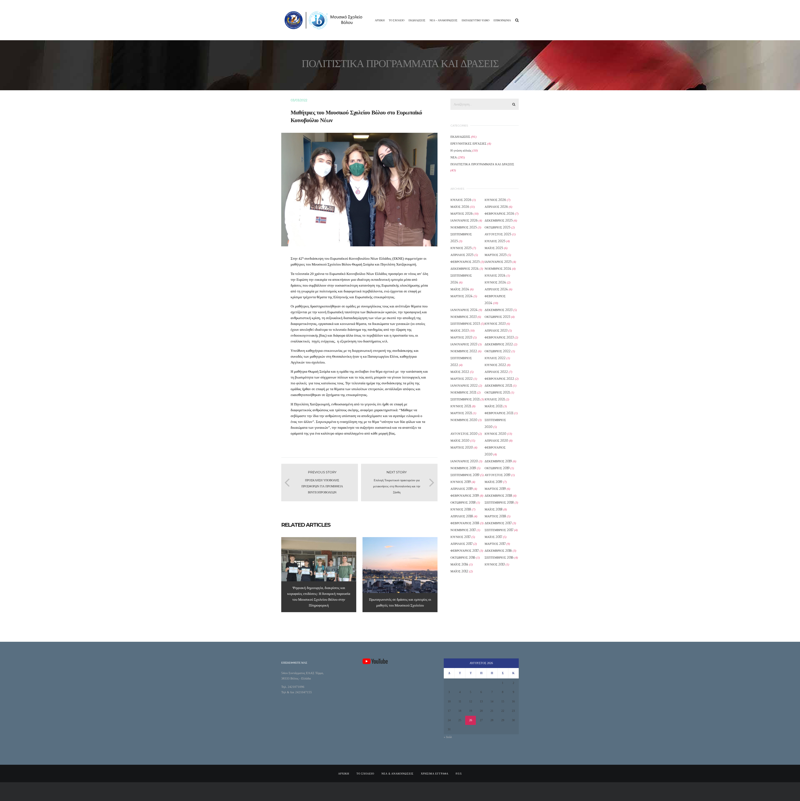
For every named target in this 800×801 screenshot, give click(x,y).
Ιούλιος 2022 (495, 358)
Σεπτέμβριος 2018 (499, 502)
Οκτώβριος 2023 (497, 317)
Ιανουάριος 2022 (464, 385)
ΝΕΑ (453, 157)
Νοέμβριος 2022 (463, 351)
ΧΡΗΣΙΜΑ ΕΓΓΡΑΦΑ (434, 773)
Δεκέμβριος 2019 (498, 461)
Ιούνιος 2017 (460, 537)
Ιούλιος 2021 (495, 399)
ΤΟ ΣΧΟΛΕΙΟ (396, 20)
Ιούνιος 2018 (460, 509)
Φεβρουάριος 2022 (499, 379)
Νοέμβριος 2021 (463, 392)
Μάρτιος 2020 (461, 447)
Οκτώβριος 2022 (498, 351)
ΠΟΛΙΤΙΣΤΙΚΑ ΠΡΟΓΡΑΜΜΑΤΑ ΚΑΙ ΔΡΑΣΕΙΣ (482, 164)
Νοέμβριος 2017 (463, 530)
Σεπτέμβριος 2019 (464, 475)
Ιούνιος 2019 (460, 482)
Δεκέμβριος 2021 (498, 385)
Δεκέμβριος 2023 (498, 310)
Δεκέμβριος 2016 (498, 551)
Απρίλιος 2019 (461, 489)
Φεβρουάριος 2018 (464, 523)
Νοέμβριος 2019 (463, 468)
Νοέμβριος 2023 (463, 317)
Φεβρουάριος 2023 (499, 337)
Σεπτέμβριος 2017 (499, 530)
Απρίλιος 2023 (496, 330)
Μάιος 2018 (493, 509)
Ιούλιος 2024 (495, 275)
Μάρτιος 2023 (461, 337)
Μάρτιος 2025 (496, 255)
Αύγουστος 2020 (464, 434)
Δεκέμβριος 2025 (499, 220)
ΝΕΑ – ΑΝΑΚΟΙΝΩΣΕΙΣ (444, 20)
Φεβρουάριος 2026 (499, 214)
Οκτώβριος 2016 (462, 557)
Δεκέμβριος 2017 (498, 523)
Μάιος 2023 (459, 330)
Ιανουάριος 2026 (464, 220)
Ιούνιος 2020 (495, 434)
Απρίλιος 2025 (462, 255)
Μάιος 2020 (459, 440)
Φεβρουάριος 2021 (499, 413)
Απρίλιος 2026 (496, 207)
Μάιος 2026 (459, 207)
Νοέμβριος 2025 (463, 227)
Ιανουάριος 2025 (498, 262)
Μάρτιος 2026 (461, 214)
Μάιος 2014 (459, 564)
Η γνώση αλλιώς (460, 150)
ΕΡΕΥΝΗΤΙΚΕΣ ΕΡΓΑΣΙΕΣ (468, 143)
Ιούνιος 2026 (495, 200)
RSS (459, 773)
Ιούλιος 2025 (495, 241)
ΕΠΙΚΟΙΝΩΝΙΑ (502, 20)
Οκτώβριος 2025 (497, 227)
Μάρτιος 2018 (495, 516)
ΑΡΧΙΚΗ (380, 20)
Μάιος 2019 (493, 482)
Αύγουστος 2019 (497, 475)
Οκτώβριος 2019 (497, 468)
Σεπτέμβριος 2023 (465, 324)
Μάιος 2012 (459, 571)
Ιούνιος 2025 (461, 248)
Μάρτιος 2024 (461, 296)
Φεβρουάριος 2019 (464, 496)
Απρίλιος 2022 (496, 372)
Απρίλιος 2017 (461, 544)
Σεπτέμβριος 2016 (499, 557)
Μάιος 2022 (459, 372)
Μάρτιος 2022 (461, 379)
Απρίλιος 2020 (496, 440)
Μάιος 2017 (493, 537)
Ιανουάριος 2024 (464, 310)
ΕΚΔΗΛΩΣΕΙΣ (417, 20)
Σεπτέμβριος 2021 (465, 399)
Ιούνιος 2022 (495, 365)
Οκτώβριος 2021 (497, 392)
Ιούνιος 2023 (495, 324)
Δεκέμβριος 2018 (498, 496)
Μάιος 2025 (494, 248)
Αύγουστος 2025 (498, 234)
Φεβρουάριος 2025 (465, 262)
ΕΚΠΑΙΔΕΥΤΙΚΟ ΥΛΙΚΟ (475, 20)
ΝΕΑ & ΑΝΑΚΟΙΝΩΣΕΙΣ (397, 773)
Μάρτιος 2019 (495, 489)
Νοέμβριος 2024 (498, 269)
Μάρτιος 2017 (495, 544)
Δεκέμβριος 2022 (499, 344)
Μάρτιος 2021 (461, 413)
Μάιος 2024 (459, 289)
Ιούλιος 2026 (460, 200)
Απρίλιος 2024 (496, 289)
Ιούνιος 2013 (495, 564)
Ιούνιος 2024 (495, 282)
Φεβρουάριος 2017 (464, 551)
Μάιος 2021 (493, 406)
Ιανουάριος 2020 (464, 461)
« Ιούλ (448, 737)
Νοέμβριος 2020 (463, 420)
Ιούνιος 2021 (460, 406)
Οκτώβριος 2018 (463, 502)
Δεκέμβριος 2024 (464, 269)
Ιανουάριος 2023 (463, 344)
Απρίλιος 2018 (461, 516)
